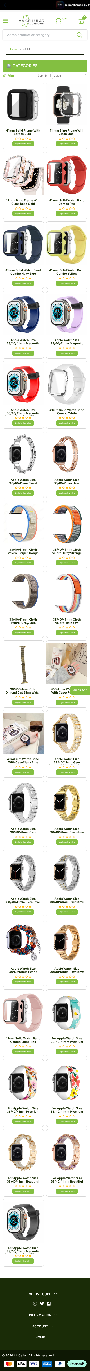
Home (13, 49)
